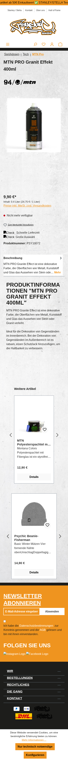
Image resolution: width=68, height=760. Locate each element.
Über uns (40, 10)
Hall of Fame (54, 10)
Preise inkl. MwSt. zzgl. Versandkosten (27, 205)
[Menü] (7, 44)
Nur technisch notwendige (35, 746)
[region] (34, 143)
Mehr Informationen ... (34, 739)
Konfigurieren (35, 755)
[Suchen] (35, 44)
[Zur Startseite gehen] (34, 26)
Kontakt (28, 10)
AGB (43, 629)
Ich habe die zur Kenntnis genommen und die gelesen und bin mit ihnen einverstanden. (32, 630)
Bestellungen (20, 678)
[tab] (33, 265)
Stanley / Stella (14, 10)
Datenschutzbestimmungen (36, 625)
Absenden (52, 611)
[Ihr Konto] (52, 44)
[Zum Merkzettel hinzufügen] (44, 429)
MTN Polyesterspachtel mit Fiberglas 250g (33, 442)
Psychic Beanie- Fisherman (26, 538)
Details (34, 476)
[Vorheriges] (10, 435)
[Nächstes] (57, 435)
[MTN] (34, 81)
